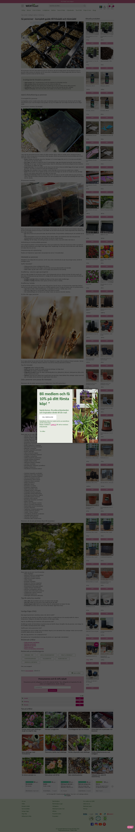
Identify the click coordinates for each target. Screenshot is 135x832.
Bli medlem (47, 417)
